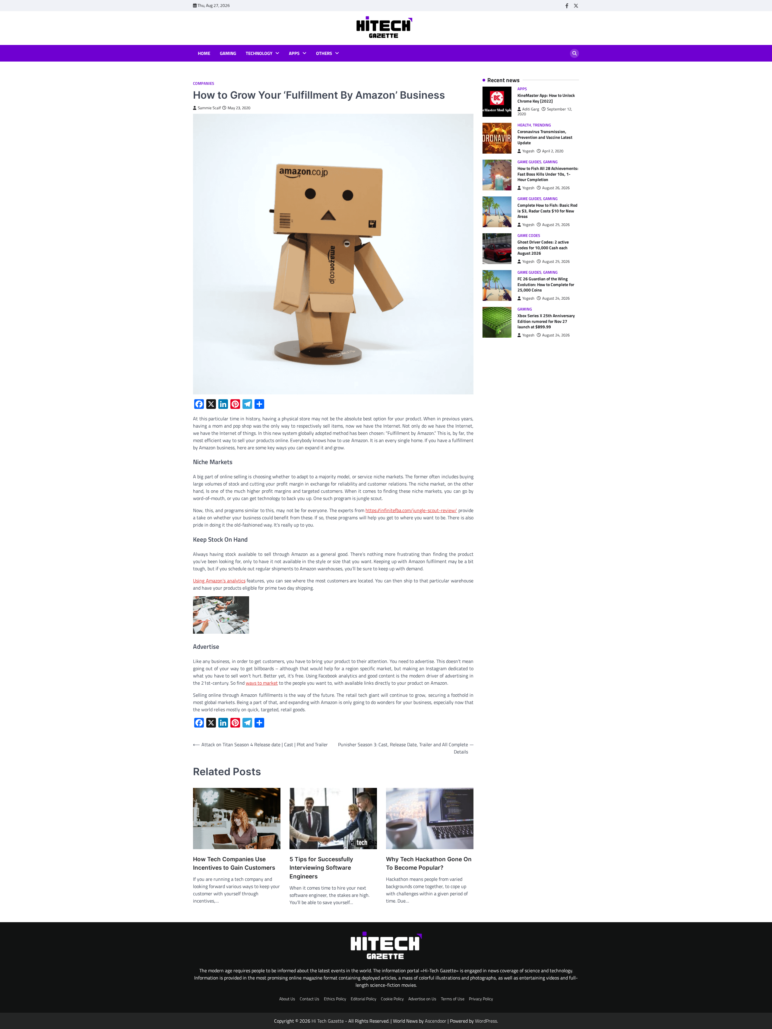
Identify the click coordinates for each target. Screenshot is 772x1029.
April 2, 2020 (552, 151)
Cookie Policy (392, 999)
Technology (259, 53)
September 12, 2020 (544, 111)
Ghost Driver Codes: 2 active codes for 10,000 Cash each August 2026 (543, 248)
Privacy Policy (481, 999)
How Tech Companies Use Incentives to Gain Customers (234, 863)
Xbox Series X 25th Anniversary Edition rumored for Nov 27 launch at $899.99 (546, 321)
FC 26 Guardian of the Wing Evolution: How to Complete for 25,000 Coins (545, 285)
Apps (294, 53)
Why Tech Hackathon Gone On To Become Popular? (429, 863)
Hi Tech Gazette (328, 1020)
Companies (203, 83)
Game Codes (528, 235)
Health (524, 125)
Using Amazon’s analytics (219, 580)
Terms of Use (452, 999)
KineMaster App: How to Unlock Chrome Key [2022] (546, 98)
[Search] (574, 53)
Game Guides (529, 162)
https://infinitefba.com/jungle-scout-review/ (411, 510)
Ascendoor (435, 1020)
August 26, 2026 (556, 188)
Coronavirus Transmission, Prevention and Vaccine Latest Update (544, 137)
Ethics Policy (335, 999)
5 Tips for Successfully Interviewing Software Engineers (321, 868)
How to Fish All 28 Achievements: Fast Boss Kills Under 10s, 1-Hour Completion (547, 174)
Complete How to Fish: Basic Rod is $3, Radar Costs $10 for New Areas (547, 211)
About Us (287, 999)
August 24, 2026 (556, 298)
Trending (542, 125)
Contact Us (309, 999)
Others (324, 53)
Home (204, 53)
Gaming (228, 53)
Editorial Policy (363, 999)
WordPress (486, 1020)
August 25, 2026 (556, 225)
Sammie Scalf (209, 108)
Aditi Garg (530, 109)
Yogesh (528, 151)
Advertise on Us (422, 999)
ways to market (262, 683)
